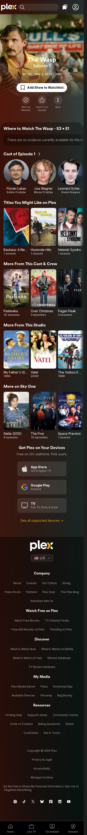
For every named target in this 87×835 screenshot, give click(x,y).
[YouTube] (68, 801)
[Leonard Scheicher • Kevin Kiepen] (70, 176)
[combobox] (42, 7)
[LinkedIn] (59, 801)
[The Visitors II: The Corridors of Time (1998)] (70, 354)
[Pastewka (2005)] (16, 293)
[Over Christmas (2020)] (43, 293)
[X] (33, 801)
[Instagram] (15, 801)
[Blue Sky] (41, 801)
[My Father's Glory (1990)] (16, 354)
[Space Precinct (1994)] (70, 415)
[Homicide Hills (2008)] (43, 231)
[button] (75, 7)
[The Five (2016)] (43, 415)
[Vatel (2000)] (43, 354)
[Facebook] (50, 801)
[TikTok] (24, 801)
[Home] (9, 7)
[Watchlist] (64, 7)
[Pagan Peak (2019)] (70, 293)
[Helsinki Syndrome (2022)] (70, 231)
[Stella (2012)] (16, 415)
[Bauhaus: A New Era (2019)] (16, 231)
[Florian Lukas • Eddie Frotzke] (16, 176)
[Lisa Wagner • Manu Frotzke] (43, 176)
